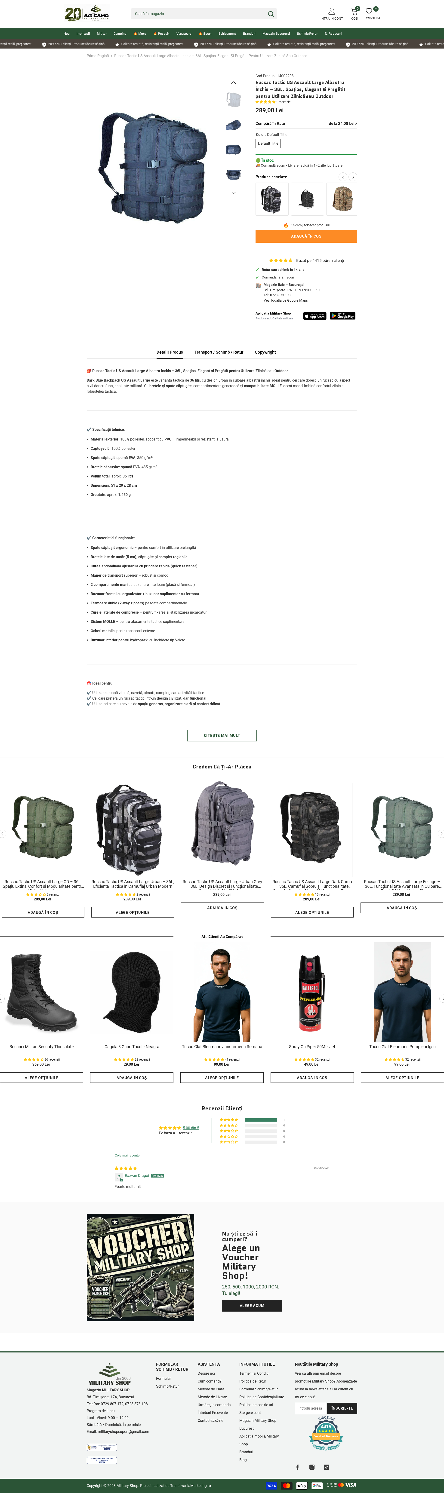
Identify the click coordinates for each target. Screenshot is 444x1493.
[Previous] (233, 82)
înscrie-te (342, 1408)
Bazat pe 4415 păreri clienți (320, 260)
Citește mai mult (222, 735)
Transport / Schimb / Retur (218, 352)
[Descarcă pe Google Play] (342, 315)
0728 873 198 (280, 295)
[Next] (233, 193)
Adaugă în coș (306, 236)
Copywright (265, 352)
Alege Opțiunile (133, 912)
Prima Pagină (98, 56)
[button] (266, 102)
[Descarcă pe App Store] (315, 316)
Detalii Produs (170, 352)
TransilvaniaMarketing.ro (190, 1486)
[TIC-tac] (326, 1467)
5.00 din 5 (191, 1128)
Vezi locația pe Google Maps (286, 300)
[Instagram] (312, 1467)
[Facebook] (297, 1467)
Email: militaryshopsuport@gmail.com (118, 1431)
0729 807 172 (112, 1404)
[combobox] (198, 14)
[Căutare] (204, 14)
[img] (126, 1168)
